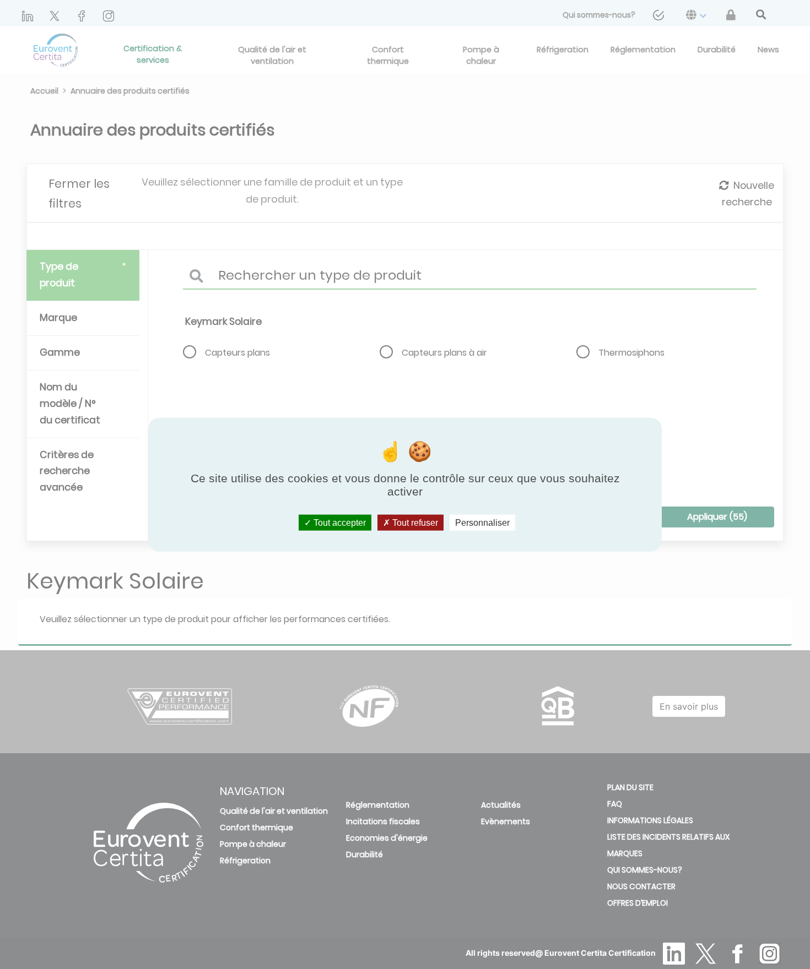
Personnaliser (482, 522)
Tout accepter (338, 522)
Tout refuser (414, 522)
